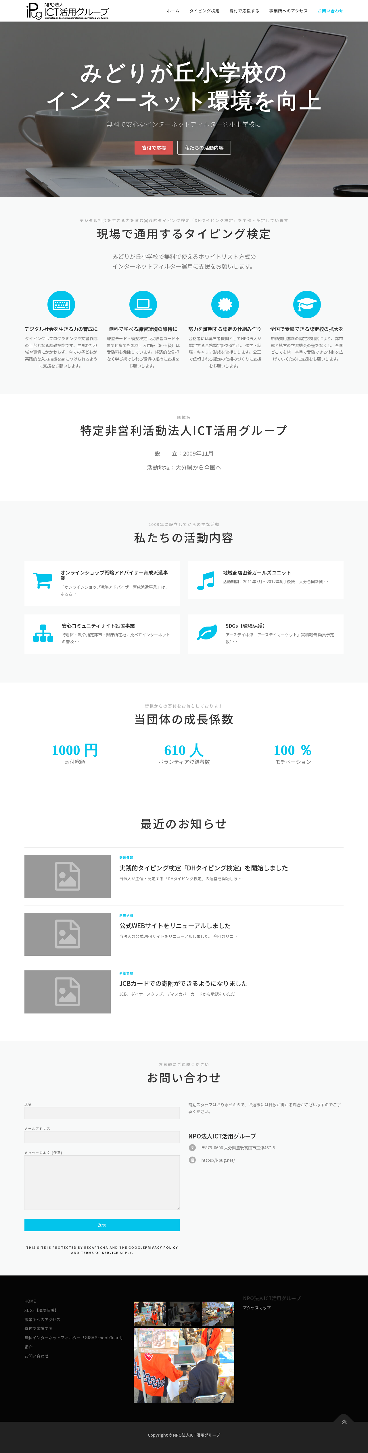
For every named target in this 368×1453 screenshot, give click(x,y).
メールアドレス (37, 1128)
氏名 (28, 1104)
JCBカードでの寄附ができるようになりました (183, 983)
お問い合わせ (331, 11)
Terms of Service (99, 1252)
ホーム (173, 11)
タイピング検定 (204, 11)
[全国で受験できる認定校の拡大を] (307, 304)
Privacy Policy (161, 1247)
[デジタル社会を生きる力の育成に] (61, 304)
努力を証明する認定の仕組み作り (225, 328)
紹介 (28, 1347)
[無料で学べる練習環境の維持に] (143, 304)
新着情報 (126, 857)
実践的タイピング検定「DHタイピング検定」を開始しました (203, 867)
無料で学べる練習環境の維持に (143, 328)
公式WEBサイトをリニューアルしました (175, 925)
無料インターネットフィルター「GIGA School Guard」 (74, 1337)
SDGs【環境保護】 (41, 1310)
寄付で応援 (154, 147)
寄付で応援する (244, 11)
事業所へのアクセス (288, 11)
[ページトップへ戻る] (344, 1422)
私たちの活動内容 (204, 147)
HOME (30, 1301)
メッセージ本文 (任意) (43, 1152)
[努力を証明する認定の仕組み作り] (225, 304)
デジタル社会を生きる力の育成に (61, 328)
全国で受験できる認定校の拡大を (307, 328)
